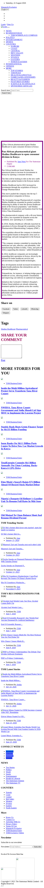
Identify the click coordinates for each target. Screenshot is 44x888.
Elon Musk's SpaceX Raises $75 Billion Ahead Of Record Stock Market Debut (20, 483)
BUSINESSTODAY (14, 33)
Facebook (6, 309)
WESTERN (15, 55)
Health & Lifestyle (13, 778)
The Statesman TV (13, 783)
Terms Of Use (11, 826)
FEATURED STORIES (20, 82)
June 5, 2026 (11, 614)
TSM (18, 612)
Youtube (9, 758)
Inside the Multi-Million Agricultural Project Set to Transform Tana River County (19, 391)
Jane (20, 162)
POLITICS (10, 37)
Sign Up (10, 24)
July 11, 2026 (11, 706)
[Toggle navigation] (9, 27)
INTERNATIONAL (14, 64)
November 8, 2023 (13, 589)
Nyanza (9, 803)
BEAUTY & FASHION (20, 79)
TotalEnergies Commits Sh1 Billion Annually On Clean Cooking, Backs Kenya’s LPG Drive (19, 465)
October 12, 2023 (12, 572)
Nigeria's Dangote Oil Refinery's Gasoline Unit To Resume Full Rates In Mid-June (21, 500)
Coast (8, 795)
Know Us (9, 817)
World (8, 772)
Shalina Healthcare (8, 329)
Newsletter (5, 847)
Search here (5, 90)
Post (3, 360)
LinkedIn (25, 309)
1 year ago (11, 166)
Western (9, 801)
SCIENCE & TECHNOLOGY (23, 84)
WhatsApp (34, 309)
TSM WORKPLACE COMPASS (24, 35)
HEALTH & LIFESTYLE (21, 75)
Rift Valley (10, 799)
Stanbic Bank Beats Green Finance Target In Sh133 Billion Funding (22, 428)
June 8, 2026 (11, 648)
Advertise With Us (13, 822)
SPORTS (9, 42)
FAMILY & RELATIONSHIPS (23, 77)
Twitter (15, 309)
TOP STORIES (17, 70)
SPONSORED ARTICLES (21, 86)
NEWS (8, 31)
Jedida (19, 685)
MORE (9, 68)
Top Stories (10, 767)
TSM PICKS (16, 73)
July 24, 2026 (11, 687)
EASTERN (15, 59)
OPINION (10, 66)
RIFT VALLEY (17, 53)
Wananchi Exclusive (9, 7)
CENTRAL (15, 51)
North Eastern (11, 808)
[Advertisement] (22, 117)
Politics (8, 770)
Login (3, 24)
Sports (8, 774)
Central (8, 797)
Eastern (9, 806)
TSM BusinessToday (14, 383)
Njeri (24, 162)
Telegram (6, 313)
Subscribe (37, 847)
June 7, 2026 (11, 631)
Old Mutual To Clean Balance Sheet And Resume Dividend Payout (21, 516)
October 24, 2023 (12, 555)
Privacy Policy (11, 824)
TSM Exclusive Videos (15, 833)
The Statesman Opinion (15, 781)
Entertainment (11, 776)
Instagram (9, 756)
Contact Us (10, 820)
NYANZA (15, 57)
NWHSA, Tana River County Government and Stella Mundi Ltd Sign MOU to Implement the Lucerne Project (21, 410)
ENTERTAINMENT (14, 40)
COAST (14, 48)
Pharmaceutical (22, 329)
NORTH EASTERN (19, 62)
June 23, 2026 (11, 723)
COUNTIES (11, 44)
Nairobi (9, 792)
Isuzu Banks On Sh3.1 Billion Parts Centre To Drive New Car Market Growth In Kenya (22, 446)
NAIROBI (15, 46)
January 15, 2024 (12, 540)
